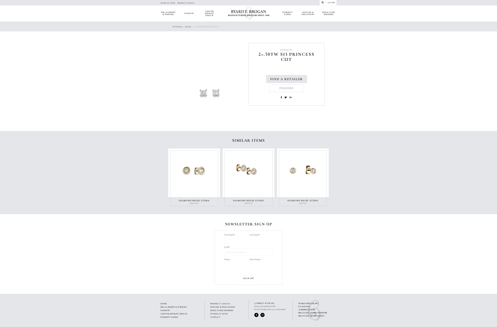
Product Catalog (186, 3)
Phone (227, 259)
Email (227, 247)
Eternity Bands (287, 13)
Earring (189, 26)
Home (163, 304)
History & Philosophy (308, 13)
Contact (215, 317)
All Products (179, 26)
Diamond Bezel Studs (194, 200)
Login (331, 3)
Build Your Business (328, 13)
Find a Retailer (286, 79)
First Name (229, 234)
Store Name (255, 259)
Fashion (189, 13)
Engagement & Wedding (168, 13)
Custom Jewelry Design (209, 13)
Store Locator (167, 3)
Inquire (286, 88)
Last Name (255, 234)
